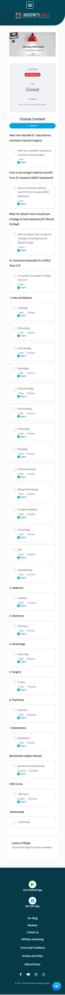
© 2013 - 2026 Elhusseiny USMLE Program (32, 983)
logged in (28, 847)
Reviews (32, 925)
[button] (29, 5)
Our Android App (32, 889)
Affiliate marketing (32, 939)
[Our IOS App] (32, 900)
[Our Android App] (32, 884)
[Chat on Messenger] (56, 986)
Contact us (33, 932)
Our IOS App (32, 906)
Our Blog (32, 918)
